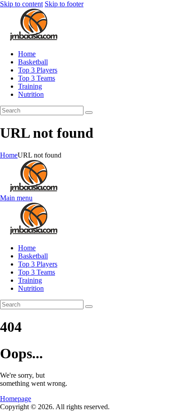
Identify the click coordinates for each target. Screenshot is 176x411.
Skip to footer (64, 4)
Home (9, 155)
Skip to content (21, 4)
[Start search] (89, 112)
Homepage (15, 398)
